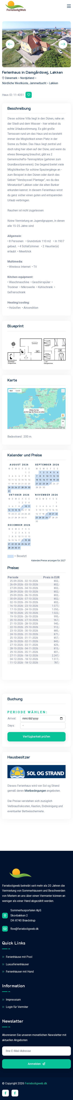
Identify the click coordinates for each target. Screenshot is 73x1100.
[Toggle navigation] (69, 6)
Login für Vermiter (16, 1007)
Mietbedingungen (35, 790)
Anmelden (34, 1064)
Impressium (13, 999)
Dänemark (11, 78)
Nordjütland (27, 78)
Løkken (53, 83)
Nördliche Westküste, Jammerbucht (24, 83)
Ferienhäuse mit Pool (18, 957)
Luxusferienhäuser (17, 964)
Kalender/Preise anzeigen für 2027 (48, 560)
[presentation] (10, 44)
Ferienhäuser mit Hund (19, 971)
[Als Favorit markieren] (29, 95)
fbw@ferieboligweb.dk (24, 928)
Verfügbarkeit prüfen (36, 736)
